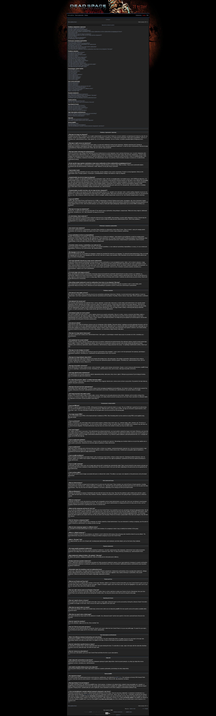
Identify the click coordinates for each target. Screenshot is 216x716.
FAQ (147, 15)
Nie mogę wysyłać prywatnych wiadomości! (78, 94)
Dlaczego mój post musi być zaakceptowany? (78, 65)
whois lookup (87, 694)
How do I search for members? (75, 109)
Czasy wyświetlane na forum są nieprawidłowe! (79, 43)
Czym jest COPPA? (72, 36)
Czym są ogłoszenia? (73, 75)
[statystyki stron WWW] (107, 713)
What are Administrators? (74, 82)
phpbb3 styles (129, 711)
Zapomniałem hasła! (73, 32)
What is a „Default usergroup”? (75, 89)
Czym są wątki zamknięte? (74, 78)
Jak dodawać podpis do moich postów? (77, 54)
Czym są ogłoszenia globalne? (75, 74)
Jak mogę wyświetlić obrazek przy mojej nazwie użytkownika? (82, 46)
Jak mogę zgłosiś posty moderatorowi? (77, 63)
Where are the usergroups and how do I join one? (79, 86)
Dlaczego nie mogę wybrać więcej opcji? (77, 57)
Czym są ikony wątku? (73, 79)
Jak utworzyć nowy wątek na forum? (76, 52)
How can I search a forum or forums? (76, 105)
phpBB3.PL (118, 714)
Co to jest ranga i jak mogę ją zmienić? (77, 48)
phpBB (90, 711)
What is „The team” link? (73, 90)
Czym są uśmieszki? (73, 72)
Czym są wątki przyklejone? (74, 77)
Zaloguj (86, 15)
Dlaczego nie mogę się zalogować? (76, 28)
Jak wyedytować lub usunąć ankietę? (76, 58)
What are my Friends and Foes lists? (76, 101)
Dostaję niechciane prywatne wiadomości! (77, 96)
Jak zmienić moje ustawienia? (75, 42)
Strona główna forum (72, 705)
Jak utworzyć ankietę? (73, 56)
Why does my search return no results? (77, 106)
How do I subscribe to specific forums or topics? (79, 114)
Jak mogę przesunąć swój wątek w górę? (77, 66)
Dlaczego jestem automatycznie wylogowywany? (79, 30)
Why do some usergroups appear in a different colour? (80, 88)
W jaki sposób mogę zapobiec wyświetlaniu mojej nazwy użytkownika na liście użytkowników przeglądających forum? (95, 31)
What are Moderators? (73, 83)
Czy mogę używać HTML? (74, 71)
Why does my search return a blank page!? (78, 107)
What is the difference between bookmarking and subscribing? (82, 113)
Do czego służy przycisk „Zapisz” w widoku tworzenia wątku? (82, 64)
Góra (69, 140)
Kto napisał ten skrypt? (73, 123)
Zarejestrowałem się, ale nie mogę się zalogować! (79, 34)
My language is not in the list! (74, 45)
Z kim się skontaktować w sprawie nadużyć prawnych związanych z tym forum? (86, 126)
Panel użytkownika (79, 15)
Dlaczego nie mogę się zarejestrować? (77, 37)
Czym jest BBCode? (72, 69)
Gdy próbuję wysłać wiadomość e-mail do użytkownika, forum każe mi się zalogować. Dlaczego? (90, 49)
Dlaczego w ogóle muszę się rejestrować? (77, 29)
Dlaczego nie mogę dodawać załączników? (78, 60)
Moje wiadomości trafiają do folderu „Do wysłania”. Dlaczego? (82, 95)
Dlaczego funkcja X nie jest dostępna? (77, 124)
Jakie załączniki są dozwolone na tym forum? (78, 119)
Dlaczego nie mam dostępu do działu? (77, 59)
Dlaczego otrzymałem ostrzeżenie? (76, 61)
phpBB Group (118, 677)
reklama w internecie (118, 711)
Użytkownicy (138, 15)
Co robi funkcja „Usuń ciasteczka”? (76, 38)
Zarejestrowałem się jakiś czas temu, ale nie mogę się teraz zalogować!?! (85, 35)
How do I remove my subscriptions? (76, 115)
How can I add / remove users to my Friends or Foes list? (81, 102)
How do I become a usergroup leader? (77, 87)
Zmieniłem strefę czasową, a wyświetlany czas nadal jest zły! (82, 44)
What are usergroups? (73, 85)
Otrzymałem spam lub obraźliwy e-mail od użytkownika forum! (82, 97)
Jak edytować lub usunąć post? (75, 53)
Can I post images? (72, 73)
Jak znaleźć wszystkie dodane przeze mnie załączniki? (80, 120)
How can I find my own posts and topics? (77, 110)
